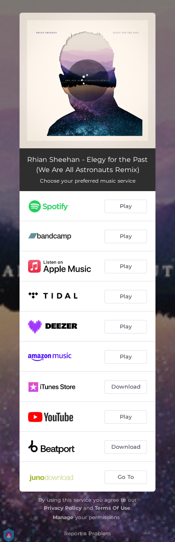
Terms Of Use (112, 508)
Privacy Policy (63, 508)
